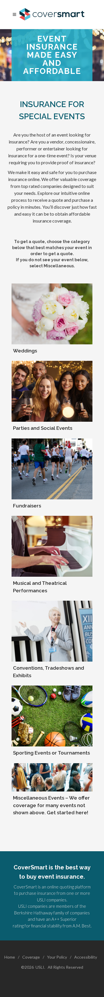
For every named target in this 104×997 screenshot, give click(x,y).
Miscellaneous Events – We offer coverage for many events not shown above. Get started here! (51, 805)
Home (9, 957)
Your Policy (57, 957)
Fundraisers (27, 506)
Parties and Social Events (42, 428)
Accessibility (85, 957)
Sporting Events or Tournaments (51, 753)
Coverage (31, 957)
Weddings (25, 351)
